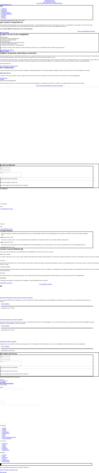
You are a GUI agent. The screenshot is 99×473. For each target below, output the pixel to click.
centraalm (9, 20)
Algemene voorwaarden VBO (11, 469)
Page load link (3, 472)
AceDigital (31, 467)
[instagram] (0, 464)
